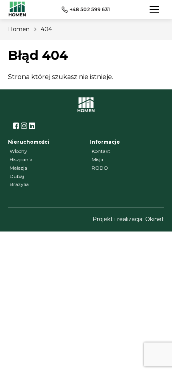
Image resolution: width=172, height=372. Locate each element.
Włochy (18, 151)
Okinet (154, 219)
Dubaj (17, 176)
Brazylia (19, 184)
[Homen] (17, 10)
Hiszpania (21, 159)
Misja (97, 159)
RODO (100, 168)
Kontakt (101, 151)
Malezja (18, 168)
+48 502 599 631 (90, 9)
